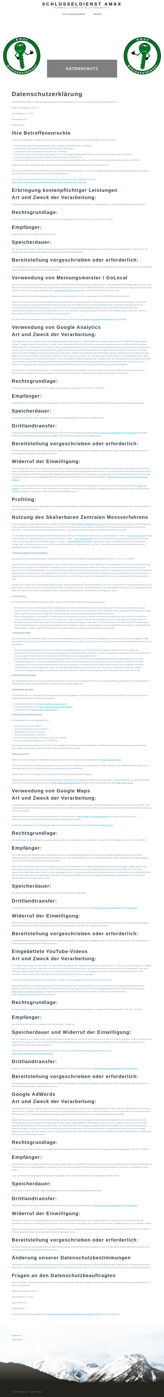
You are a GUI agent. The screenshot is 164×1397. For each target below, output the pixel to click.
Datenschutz (17, 1339)
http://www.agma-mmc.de (79, 541)
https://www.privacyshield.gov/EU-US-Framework (115, 433)
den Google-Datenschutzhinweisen (93, 816)
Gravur (97, 14)
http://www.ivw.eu (135, 535)
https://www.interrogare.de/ (44, 710)
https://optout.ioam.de (111, 760)
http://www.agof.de (83, 538)
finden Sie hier (106, 825)
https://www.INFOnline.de (89, 524)
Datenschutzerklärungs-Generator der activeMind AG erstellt (75, 1314)
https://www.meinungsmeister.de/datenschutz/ (98, 319)
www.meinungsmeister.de (65, 290)
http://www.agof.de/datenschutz (66, 783)
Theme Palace (35, 1391)
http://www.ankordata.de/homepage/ (55, 707)
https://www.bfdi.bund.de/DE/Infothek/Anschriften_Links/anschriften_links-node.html (49, 182)
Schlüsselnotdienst (74, 14)
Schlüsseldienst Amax (82, 4)
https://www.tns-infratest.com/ (52, 704)
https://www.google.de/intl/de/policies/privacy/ (33, 1053)
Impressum (16, 1335)
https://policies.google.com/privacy (27, 991)
